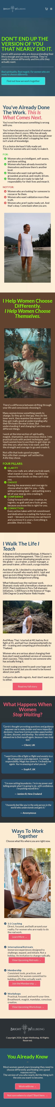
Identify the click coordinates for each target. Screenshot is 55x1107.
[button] (50, 9)
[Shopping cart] (46, 8)
